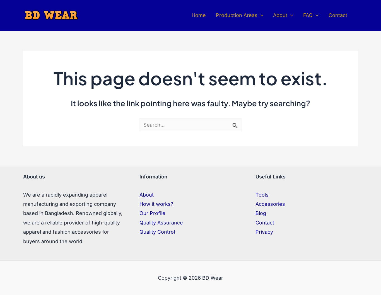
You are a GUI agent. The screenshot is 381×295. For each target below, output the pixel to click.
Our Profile (152, 213)
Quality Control (157, 232)
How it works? (156, 204)
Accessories (270, 204)
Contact (264, 223)
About (146, 195)
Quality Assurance (161, 223)
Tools (262, 195)
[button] (260, 15)
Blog (260, 213)
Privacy (264, 232)
